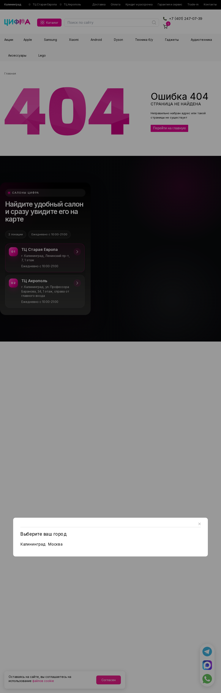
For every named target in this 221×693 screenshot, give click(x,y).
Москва (55, 544)
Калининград (33, 544)
